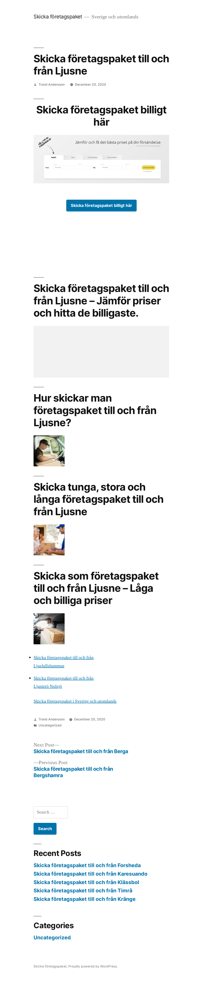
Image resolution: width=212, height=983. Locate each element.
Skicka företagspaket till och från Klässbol (86, 882)
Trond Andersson (52, 84)
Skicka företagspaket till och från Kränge (85, 899)
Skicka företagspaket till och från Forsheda (87, 865)
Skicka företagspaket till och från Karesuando (90, 874)
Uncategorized (50, 725)
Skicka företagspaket (58, 16)
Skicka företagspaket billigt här (101, 205)
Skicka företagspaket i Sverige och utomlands (75, 701)
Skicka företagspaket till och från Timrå (83, 890)
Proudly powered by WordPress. (93, 966)
